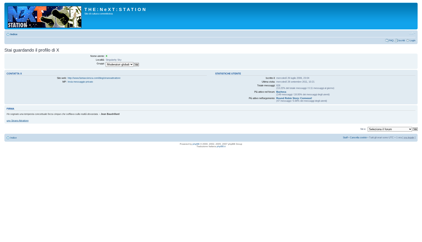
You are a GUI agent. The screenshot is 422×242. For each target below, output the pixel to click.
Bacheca (281, 91)
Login (412, 40)
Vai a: (363, 129)
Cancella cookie (358, 137)
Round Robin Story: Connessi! (294, 98)
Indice (13, 34)
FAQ (391, 40)
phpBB (196, 144)
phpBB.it (221, 146)
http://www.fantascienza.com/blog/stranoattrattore (94, 78)
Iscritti (401, 40)
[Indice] (44, 16)
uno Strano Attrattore (18, 120)
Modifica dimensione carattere (412, 33)
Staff (345, 137)
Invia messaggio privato (80, 81)
